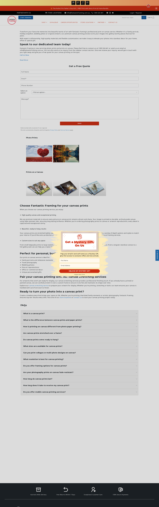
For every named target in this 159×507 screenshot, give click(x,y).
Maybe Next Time (79, 274)
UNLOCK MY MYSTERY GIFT (79, 271)
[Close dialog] (148, 6)
